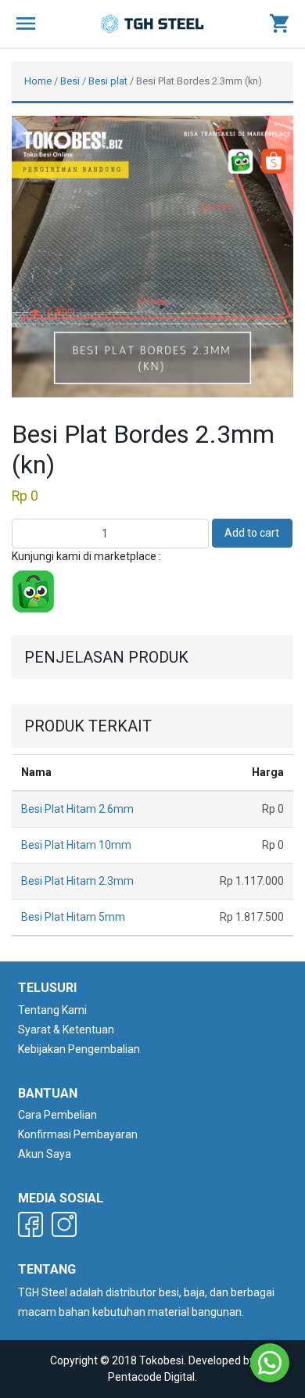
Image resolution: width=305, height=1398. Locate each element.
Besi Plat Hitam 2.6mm (77, 809)
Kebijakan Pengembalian (79, 1049)
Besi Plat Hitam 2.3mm (77, 881)
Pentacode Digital (151, 1377)
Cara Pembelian (57, 1115)
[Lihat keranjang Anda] (279, 24)
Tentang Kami (52, 1010)
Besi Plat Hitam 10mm (76, 845)
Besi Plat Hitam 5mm (73, 917)
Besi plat (107, 81)
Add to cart (251, 532)
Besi (70, 81)
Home (38, 81)
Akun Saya (44, 1154)
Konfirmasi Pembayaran (78, 1134)
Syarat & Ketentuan (66, 1029)
